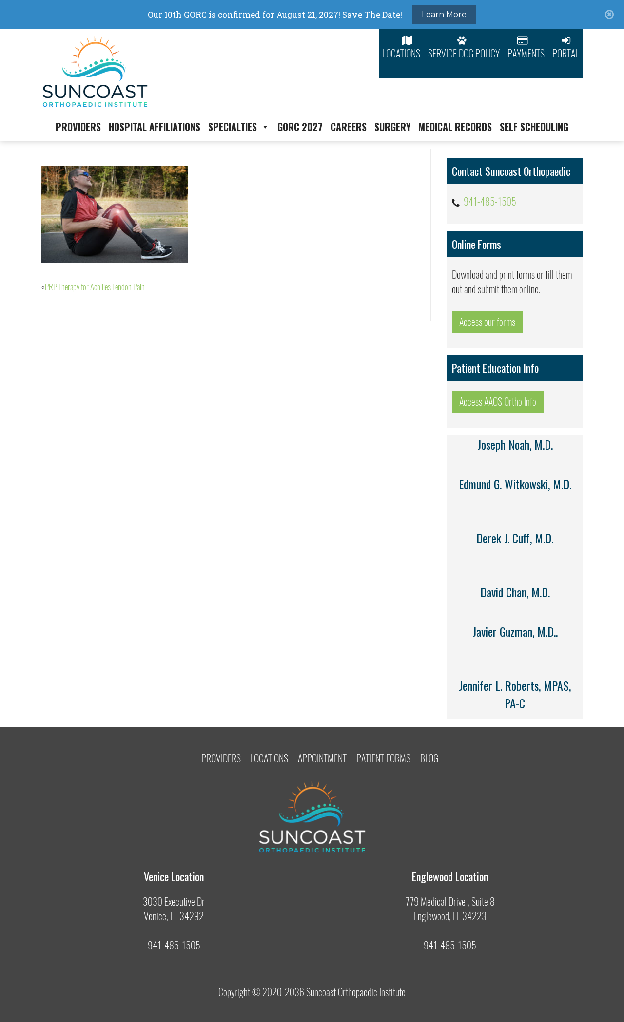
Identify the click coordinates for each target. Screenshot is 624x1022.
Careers (349, 126)
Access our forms (487, 321)
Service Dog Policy (464, 53)
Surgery (392, 126)
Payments (526, 53)
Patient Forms (383, 758)
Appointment (322, 758)
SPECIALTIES (232, 126)
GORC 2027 (300, 126)
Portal (565, 53)
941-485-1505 (490, 201)
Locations (401, 53)
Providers (78, 126)
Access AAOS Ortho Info (497, 401)
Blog (429, 758)
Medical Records (455, 126)
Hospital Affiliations (154, 126)
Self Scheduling (534, 126)
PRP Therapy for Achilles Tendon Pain (95, 287)
